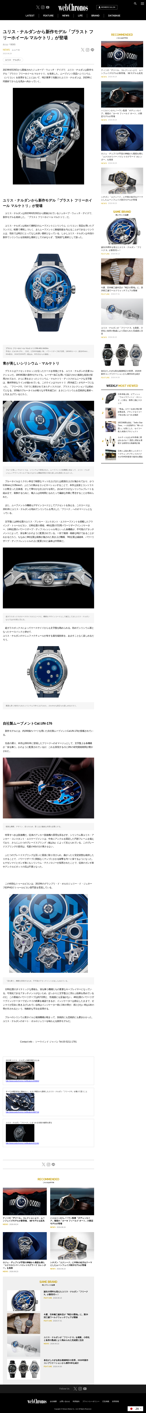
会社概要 (53, 1401)
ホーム (5, 44)
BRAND (95, 15)
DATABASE (114, 15)
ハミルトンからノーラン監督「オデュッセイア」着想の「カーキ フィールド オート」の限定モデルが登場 (71, 1221)
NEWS (65, 15)
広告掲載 (105, 1401)
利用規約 (76, 1401)
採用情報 (115, 1401)
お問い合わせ (65, 1401)
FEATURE (48, 15)
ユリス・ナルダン (13, 60)
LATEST (30, 15)
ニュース (16, 50)
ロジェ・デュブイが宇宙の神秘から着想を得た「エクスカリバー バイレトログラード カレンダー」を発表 (24, 1265)
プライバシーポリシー (91, 1401)
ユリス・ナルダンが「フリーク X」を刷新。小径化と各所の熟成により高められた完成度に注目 (122, 331)
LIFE (80, 15)
